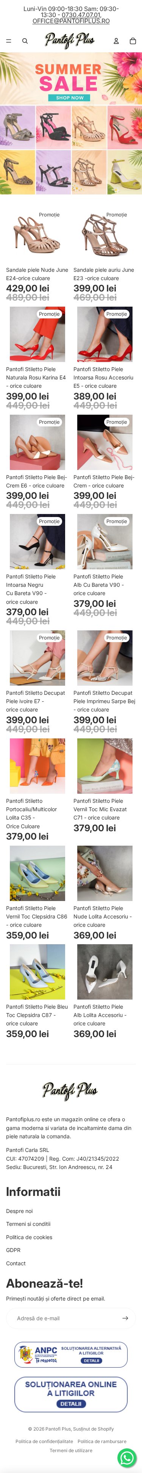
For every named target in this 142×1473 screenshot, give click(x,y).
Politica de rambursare (102, 1441)
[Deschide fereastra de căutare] (25, 41)
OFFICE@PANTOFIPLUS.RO (71, 21)
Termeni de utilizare (71, 1450)
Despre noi (19, 1211)
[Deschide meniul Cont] (116, 41)
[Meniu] (8, 41)
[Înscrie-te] (125, 1318)
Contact (16, 1263)
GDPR (13, 1250)
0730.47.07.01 (81, 15)
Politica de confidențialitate (44, 1441)
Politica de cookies (29, 1237)
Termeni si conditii (28, 1224)
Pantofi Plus (58, 1429)
